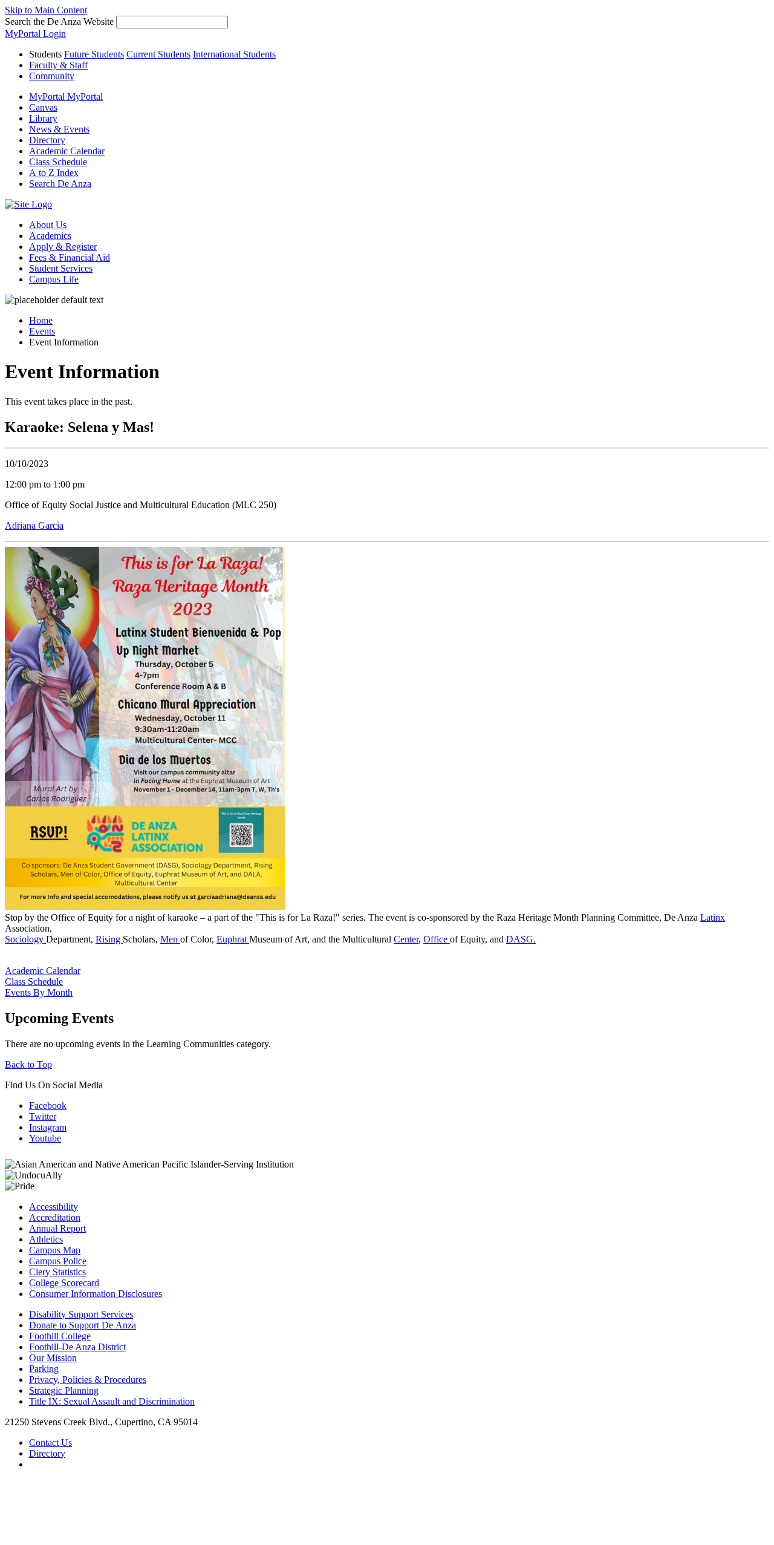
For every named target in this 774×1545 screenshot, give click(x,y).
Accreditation (54, 1217)
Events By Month (39, 992)
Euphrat (232, 939)
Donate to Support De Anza (82, 1325)
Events (42, 331)
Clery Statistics (57, 1272)
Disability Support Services (81, 1314)
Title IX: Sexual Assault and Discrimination (112, 1401)
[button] (60, 183)
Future (94, 54)
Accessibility (53, 1206)
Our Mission (53, 1358)
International (234, 54)
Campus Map (54, 1250)
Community (51, 76)
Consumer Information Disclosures (95, 1294)
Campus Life (54, 279)
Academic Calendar (42, 970)
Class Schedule (34, 981)
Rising (109, 939)
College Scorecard (64, 1283)
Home (41, 320)
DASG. (521, 939)
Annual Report (57, 1228)
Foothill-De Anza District (77, 1347)
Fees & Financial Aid (69, 257)
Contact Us (50, 1442)
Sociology (25, 939)
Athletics (46, 1239)
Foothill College (60, 1336)
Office (436, 939)
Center (406, 939)
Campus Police (57, 1261)
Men (170, 939)
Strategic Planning (64, 1390)
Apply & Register (63, 246)
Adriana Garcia (34, 525)
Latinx (712, 917)
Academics (50, 235)
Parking (44, 1369)
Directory (47, 1453)
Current (158, 54)
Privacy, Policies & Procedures (87, 1379)
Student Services (61, 268)
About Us (48, 225)
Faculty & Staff (58, 65)
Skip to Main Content (46, 10)
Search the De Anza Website (59, 21)
